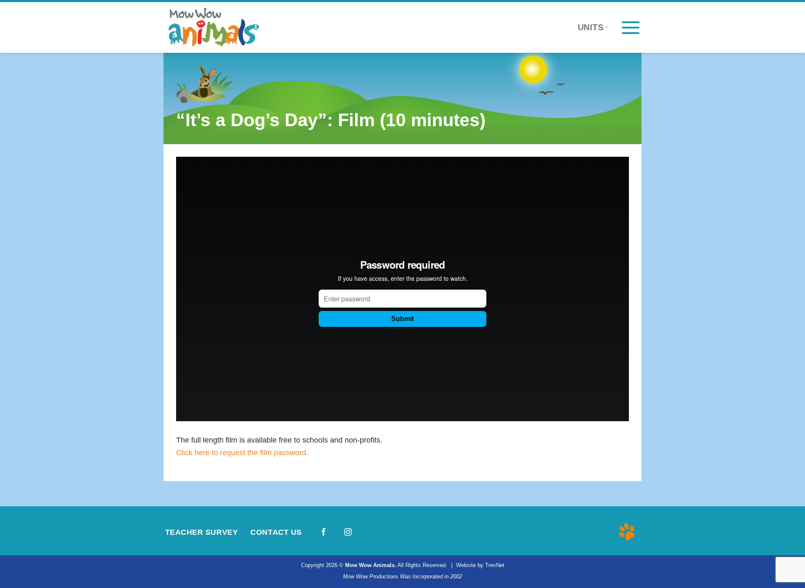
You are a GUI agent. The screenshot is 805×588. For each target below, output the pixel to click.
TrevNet (494, 565)
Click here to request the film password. (242, 452)
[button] (630, 27)
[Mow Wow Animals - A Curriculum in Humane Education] (226, 27)
